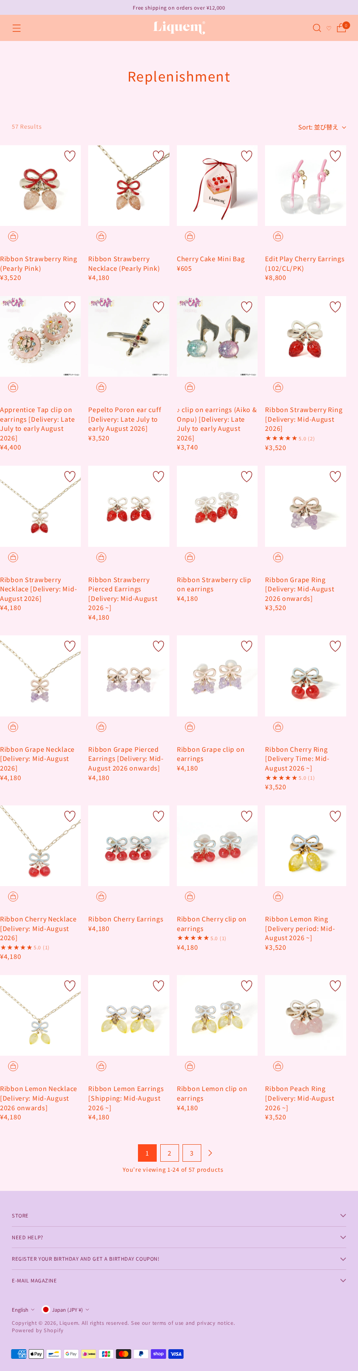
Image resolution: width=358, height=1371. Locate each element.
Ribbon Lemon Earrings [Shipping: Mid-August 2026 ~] (126, 1098)
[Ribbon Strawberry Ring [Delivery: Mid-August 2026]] (305, 336)
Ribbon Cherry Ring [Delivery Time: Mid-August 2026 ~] (297, 758)
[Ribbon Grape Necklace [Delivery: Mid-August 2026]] (40, 675)
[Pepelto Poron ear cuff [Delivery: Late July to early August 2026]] (128, 336)
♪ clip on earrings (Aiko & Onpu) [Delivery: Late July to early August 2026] (217, 423)
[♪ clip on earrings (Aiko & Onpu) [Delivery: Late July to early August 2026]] (217, 336)
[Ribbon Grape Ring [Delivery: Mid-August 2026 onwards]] (305, 506)
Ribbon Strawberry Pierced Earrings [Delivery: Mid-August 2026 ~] (122, 593)
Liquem (68, 1322)
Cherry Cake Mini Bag (210, 258)
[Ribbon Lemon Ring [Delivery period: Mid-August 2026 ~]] (305, 846)
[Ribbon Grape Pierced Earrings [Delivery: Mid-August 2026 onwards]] (128, 675)
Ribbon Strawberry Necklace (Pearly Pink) (124, 263)
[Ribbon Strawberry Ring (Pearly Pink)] (40, 185)
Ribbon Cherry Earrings (125, 918)
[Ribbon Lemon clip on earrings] (217, 1015)
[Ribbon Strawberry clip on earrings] (217, 506)
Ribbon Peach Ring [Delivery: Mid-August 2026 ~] (299, 1098)
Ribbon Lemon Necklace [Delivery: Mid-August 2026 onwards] (38, 1098)
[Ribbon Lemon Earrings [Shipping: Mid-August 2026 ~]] (128, 1015)
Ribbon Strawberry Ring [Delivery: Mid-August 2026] (303, 419)
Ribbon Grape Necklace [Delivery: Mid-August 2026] (37, 758)
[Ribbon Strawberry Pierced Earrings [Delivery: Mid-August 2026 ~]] (128, 506)
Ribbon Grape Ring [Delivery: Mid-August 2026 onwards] (299, 589)
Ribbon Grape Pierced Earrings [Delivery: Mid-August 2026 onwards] (125, 758)
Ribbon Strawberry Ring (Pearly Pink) (38, 263)
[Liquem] (179, 28)
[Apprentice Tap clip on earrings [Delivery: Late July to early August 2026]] (40, 336)
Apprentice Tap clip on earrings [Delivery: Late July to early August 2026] (37, 423)
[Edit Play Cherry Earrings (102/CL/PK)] (305, 185)
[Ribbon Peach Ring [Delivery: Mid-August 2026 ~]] (305, 1015)
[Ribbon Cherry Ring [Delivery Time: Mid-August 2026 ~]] (305, 675)
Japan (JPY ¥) (67, 1309)
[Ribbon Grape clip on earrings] (217, 675)
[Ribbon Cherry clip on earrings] (217, 845)
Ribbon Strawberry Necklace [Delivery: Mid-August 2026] (38, 589)
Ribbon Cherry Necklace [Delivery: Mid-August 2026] (38, 928)
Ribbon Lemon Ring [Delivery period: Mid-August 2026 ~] (300, 928)
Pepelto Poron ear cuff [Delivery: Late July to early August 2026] (124, 419)
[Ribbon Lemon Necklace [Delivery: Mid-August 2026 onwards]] (40, 1015)
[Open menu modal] (16, 28)
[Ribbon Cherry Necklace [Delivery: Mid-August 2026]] (40, 845)
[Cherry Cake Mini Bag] (217, 185)
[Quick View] (13, 236)
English (20, 1309)
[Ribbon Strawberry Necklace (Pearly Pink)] (128, 185)
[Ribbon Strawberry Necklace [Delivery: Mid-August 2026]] (40, 506)
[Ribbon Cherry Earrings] (128, 845)
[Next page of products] (210, 1153)
